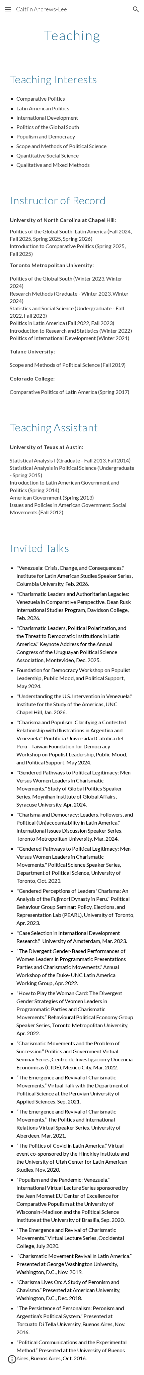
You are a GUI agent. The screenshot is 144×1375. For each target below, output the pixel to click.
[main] (72, 35)
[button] (8, 9)
